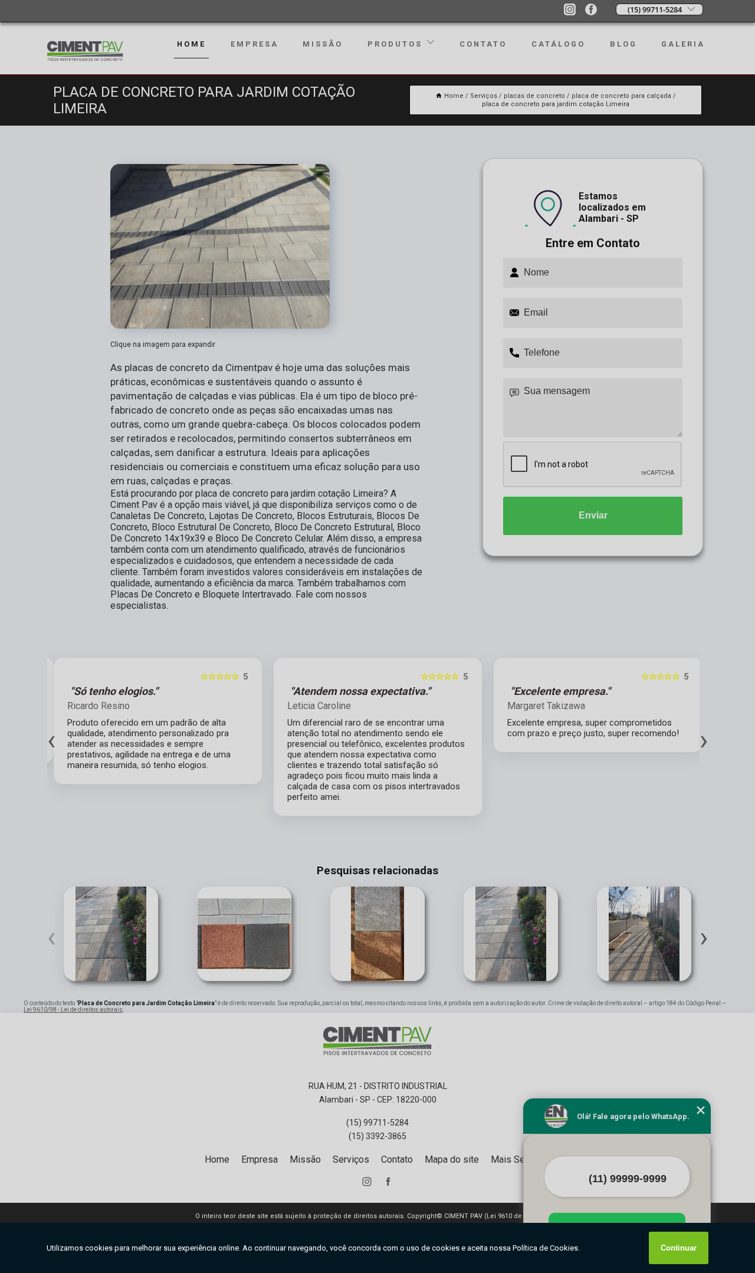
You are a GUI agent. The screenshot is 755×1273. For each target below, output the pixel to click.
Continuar (679, 1248)
